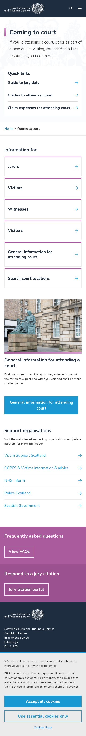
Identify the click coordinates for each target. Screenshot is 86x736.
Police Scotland (17, 493)
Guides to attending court (30, 95)
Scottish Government (22, 505)
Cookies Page (43, 728)
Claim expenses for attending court (39, 107)
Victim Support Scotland (25, 455)
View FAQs (19, 551)
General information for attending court (41, 405)
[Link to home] (24, 8)
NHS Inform (14, 480)
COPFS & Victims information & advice (36, 467)
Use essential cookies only (43, 716)
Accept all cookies (43, 701)
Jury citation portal (26, 589)
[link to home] (24, 614)
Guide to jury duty (23, 82)
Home (8, 128)
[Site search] (71, 8)
